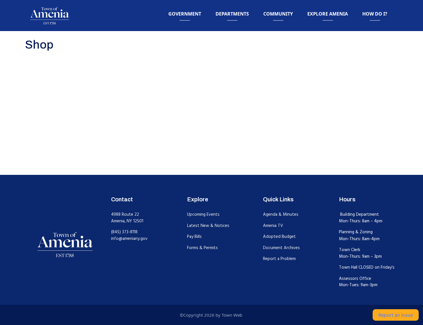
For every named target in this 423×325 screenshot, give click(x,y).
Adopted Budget (279, 237)
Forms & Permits (202, 248)
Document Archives (281, 248)
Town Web (232, 315)
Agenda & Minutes (280, 214)
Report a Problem (279, 259)
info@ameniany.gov (129, 239)
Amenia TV (273, 226)
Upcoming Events (203, 214)
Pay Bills (194, 237)
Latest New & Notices (208, 226)
